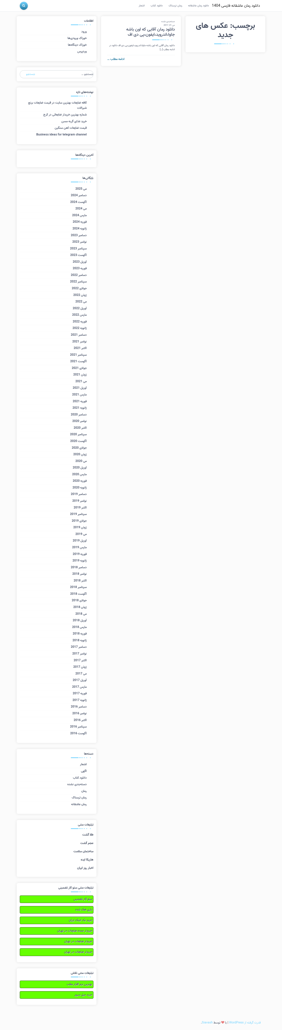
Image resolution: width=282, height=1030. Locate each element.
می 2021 (81, 381)
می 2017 (81, 673)
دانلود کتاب (157, 5)
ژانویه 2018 (80, 640)
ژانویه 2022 (80, 328)
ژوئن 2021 (80, 374)
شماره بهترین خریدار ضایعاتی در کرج (65, 114)
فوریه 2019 (80, 554)
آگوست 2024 (78, 202)
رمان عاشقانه (79, 804)
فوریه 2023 (80, 268)
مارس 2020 (79, 474)
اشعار (142, 5)
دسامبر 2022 (79, 275)
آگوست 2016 (78, 733)
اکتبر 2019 (80, 507)
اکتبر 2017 (80, 660)
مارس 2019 (79, 547)
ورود (84, 31)
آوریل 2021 (80, 387)
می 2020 (81, 461)
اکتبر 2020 (80, 427)
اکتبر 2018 (80, 580)
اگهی (84, 771)
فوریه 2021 (80, 401)
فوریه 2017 (80, 693)
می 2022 (81, 301)
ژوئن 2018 (80, 607)
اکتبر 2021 (80, 348)
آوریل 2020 (80, 467)
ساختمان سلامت (83, 851)
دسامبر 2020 (79, 414)
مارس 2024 (79, 215)
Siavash (207, 1022)
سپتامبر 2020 (78, 434)
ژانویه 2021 (80, 407)
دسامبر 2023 (79, 235)
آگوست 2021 (78, 361)
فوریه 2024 (80, 221)
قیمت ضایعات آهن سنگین (71, 127)
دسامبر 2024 (79, 195)
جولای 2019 (79, 520)
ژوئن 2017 (80, 667)
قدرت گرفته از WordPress (245, 1022)
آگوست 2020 (78, 441)
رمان (84, 791)
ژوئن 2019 (80, 527)
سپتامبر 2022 (78, 281)
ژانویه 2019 (80, 560)
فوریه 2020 (80, 480)
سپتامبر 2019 (78, 514)
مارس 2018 (79, 627)
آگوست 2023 (78, 255)
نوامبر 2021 (79, 341)
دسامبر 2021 (79, 334)
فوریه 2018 (80, 633)
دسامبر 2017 (79, 647)
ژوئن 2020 (80, 454)
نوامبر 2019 (79, 500)
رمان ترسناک (175, 5)
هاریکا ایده (87, 859)
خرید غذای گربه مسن (74, 121)
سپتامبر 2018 (78, 587)
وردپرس (82, 51)
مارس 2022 (79, 314)
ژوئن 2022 (80, 295)
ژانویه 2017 (80, 700)
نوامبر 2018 (79, 573)
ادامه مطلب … (116, 59)
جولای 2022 (79, 288)
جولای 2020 (79, 447)
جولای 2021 (79, 368)
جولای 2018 (79, 600)
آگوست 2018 (78, 593)
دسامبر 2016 (79, 706)
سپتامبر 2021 (78, 354)
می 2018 (81, 613)
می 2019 (81, 534)
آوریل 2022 (80, 308)
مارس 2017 (79, 686)
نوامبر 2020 (79, 421)
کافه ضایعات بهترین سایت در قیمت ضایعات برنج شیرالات (57, 105)
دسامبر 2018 (79, 567)
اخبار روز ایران (85, 868)
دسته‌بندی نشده (168, 21)
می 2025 (81, 188)
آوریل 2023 (80, 261)
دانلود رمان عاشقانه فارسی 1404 (236, 6)
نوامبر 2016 (79, 713)
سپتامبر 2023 (78, 248)
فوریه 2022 (80, 321)
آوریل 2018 (80, 620)
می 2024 (81, 208)
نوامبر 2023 (79, 241)
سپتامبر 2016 (78, 726)
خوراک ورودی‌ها (77, 38)
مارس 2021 (79, 394)
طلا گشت (87, 834)
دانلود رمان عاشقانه (198, 5)
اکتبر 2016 (80, 720)
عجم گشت (86, 843)
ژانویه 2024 (80, 228)
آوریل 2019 (80, 540)
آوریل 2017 (80, 680)
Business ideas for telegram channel (61, 134)
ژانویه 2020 (80, 487)
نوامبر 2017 (79, 653)
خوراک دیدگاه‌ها (77, 44)
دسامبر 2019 (79, 494)
